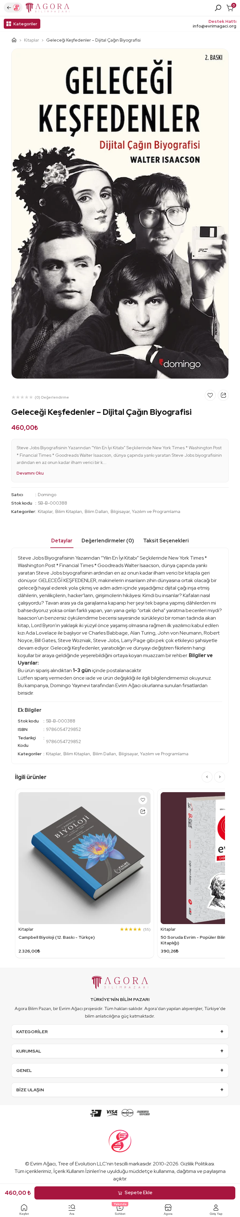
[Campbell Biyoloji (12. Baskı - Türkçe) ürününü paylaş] (143, 811)
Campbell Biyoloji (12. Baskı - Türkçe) (56, 937)
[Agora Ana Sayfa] (16, 40)
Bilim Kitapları (68, 511)
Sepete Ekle (138, 1192)
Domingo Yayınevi (70, 685)
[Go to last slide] (207, 777)
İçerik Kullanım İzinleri (76, 1171)
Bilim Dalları (96, 511)
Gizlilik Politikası (197, 1163)
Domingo (47, 494)
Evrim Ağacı (43, 1163)
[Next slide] (219, 777)
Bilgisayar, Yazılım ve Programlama (145, 511)
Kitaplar (31, 40)
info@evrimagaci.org (214, 26)
